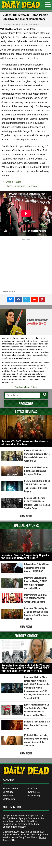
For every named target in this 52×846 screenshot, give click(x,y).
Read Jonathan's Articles (26, 387)
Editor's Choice (26, 635)
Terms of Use (9, 840)
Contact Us (34, 792)
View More (26, 516)
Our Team (33, 788)
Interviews (9, 799)
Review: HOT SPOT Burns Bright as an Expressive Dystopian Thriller (36, 471)
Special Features (26, 525)
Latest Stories (11, 788)
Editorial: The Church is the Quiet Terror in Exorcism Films (37, 725)
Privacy (42, 837)
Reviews (8, 795)
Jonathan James (30, 24)
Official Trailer (13, 182)
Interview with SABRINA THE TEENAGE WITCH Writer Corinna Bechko (35, 598)
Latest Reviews (26, 411)
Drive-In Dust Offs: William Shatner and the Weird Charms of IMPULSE (36, 568)
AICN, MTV (13, 291)
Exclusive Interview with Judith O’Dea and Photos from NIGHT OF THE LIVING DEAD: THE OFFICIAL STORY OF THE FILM (25, 668)
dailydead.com (33, 832)
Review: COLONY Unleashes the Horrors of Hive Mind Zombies (24, 443)
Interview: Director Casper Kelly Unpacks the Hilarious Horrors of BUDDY (25, 556)
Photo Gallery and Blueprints (21, 186)
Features (8, 792)
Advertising (34, 795)
